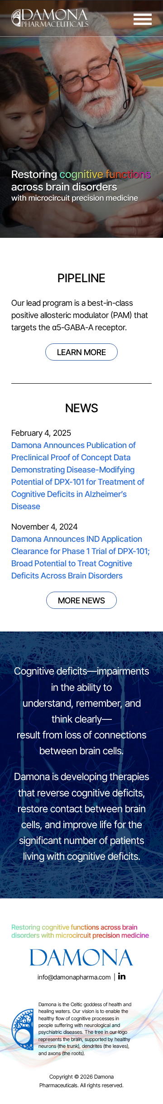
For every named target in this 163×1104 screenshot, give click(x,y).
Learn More (81, 353)
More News (81, 601)
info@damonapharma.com (74, 977)
